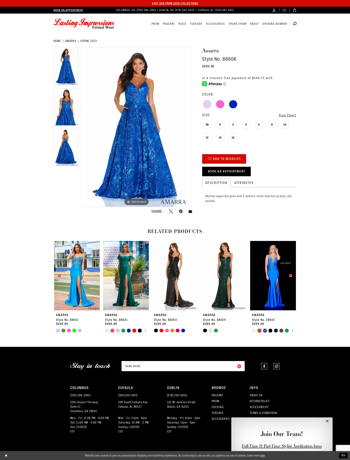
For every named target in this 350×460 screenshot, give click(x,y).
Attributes (244, 183)
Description (216, 183)
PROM (215, 401)
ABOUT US (256, 395)
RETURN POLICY (260, 401)
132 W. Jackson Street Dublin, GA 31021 (181, 404)
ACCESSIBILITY (259, 407)
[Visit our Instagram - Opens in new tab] (276, 366)
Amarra (70, 41)
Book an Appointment (226, 171)
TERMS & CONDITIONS (263, 413)
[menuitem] (68, 10)
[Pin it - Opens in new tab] (180, 211)
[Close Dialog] (6, 455)
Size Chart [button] (287, 115)
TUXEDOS (218, 413)
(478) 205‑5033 (185, 10)
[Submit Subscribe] (239, 366)
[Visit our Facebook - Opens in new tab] (264, 366)
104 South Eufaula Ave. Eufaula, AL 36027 (133, 404)
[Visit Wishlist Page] (284, 10)
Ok (343, 455)
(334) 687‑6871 (224, 10)
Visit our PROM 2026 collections (175, 3)
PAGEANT (217, 395)
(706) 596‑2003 (147, 10)
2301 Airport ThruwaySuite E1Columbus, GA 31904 (84, 407)
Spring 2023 (88, 41)
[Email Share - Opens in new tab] (190, 211)
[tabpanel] (65, 67)
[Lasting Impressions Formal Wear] (83, 23)
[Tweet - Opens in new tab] (171, 211)
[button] (274, 10)
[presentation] (76, 275)
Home (57, 41)
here (262, 455)
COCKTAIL (218, 407)
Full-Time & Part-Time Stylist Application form (282, 446)
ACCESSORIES (221, 418)
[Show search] (295, 24)
